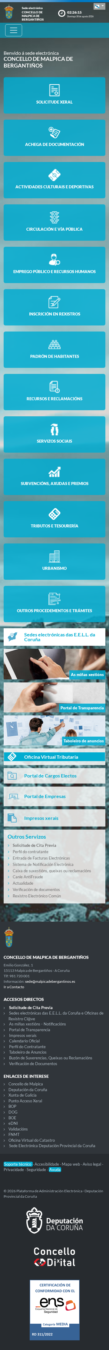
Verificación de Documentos (33, 1063)
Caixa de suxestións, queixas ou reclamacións (52, 870)
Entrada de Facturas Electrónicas (41, 858)
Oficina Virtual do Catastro (31, 1140)
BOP (12, 1106)
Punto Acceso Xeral (25, 1100)
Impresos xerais (23, 1035)
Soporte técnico (18, 1164)
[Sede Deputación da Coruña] (54, 1225)
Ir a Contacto (14, 987)
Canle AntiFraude (28, 876)
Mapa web (71, 1164)
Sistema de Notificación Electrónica (43, 864)
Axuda (55, 1169)
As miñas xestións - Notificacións (37, 1024)
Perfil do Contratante (27, 1046)
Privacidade (14, 1169)
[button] (99, 6)
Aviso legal (92, 1164)
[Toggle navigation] (13, 30)
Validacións (18, 1129)
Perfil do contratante (30, 851)
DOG (13, 1112)
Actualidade (23, 883)
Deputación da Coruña (27, 1089)
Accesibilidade (47, 1164)
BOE (12, 1117)
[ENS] (54, 1315)
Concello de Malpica (25, 1083)
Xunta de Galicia (22, 1095)
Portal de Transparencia (29, 1029)
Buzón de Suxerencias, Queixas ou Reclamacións (50, 1057)
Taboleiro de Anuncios (28, 1052)
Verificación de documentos (36, 889)
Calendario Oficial (24, 1040)
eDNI (13, 1123)
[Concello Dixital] (54, 1261)
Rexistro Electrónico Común (37, 895)
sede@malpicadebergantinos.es (50, 981)
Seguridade (37, 1169)
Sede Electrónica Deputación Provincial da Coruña (52, 1145)
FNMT (14, 1134)
